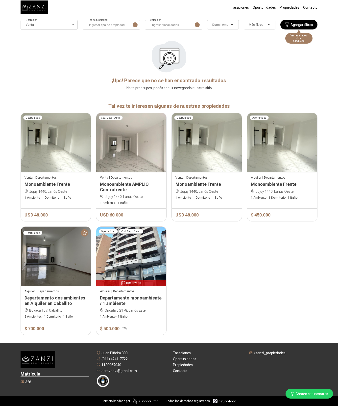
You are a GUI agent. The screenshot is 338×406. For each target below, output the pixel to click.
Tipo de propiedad (98, 20)
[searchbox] (112, 25)
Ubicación (155, 20)
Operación (31, 20)
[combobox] (111, 25)
